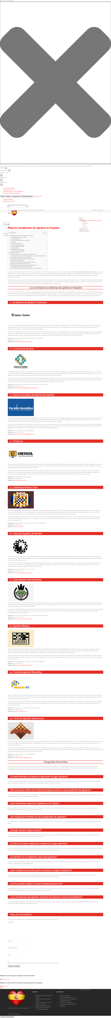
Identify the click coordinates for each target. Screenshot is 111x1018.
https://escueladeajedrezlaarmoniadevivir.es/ (27, 388)
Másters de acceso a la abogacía (68, 999)
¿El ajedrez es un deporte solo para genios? (20, 263)
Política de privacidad (8, 201)
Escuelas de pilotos (65, 995)
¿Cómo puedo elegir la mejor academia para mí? (21, 266)
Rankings (81, 219)
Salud (8, 230)
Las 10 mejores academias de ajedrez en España (21, 235)
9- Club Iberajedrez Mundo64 (17, 249)
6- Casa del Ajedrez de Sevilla (17, 244)
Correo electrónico (13, 947)
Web (9, 954)
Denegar (8, 196)
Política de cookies (8, 199)
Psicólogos (62, 1006)
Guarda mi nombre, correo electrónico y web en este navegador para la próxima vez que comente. (33, 963)
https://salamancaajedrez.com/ (23, 757)
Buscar (27, 206)
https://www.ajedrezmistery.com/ (24, 665)
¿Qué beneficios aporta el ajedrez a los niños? (20, 257)
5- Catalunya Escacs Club (16, 243)
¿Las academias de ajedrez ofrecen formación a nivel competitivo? (25, 268)
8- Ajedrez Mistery (14, 247)
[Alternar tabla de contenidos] (44, 233)
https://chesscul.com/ (21, 480)
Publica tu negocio (85, 989)
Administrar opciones (8, 188)
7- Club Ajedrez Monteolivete (17, 246)
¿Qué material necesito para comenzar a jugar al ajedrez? (23, 265)
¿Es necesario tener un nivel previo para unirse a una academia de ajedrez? (28, 255)
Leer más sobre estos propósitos (11, 193)
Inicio (80, 217)
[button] (55, 83)
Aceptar (3, 196)
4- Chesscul (13, 241)
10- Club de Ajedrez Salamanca (17, 251)
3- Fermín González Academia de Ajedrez (20, 240)
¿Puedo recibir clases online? (17, 260)
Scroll (1, 988)
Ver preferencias (16, 196)
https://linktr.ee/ (19, 526)
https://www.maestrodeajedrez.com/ (25, 434)
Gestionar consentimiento (7, 1016)
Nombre (10, 941)
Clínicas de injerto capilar (66, 1002)
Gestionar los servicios (9, 189)
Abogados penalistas (65, 1000)
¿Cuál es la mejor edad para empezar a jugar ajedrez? (22, 262)
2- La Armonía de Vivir (15, 238)
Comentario (11, 922)
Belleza (84, 221)
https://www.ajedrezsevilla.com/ (23, 572)
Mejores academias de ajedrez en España (33, 227)
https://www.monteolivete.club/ (23, 619)
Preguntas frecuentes (14, 252)
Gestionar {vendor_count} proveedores (13, 191)
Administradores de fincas (66, 997)
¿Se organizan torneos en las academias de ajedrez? (22, 258)
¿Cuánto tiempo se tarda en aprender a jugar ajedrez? (22, 254)
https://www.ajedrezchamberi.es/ (24, 341)
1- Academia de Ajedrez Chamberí (18, 237)
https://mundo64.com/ (21, 711)
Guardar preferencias (27, 196)
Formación (9, 228)
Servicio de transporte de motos (68, 1004)
